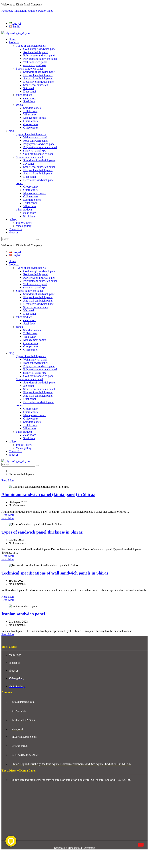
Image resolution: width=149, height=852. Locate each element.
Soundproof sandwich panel (39, 71)
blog (11, 130)
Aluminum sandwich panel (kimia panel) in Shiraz (48, 494)
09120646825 (9, 16)
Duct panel (29, 91)
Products (14, 42)
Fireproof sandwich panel (38, 75)
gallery (13, 219)
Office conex (30, 127)
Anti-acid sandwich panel (38, 78)
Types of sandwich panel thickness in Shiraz (42, 532)
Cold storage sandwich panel (39, 48)
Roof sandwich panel (35, 52)
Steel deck (29, 101)
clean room (29, 98)
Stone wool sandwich (35, 84)
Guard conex (30, 121)
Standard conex (32, 107)
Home (12, 39)
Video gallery (23, 225)
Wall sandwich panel (35, 62)
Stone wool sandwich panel (39, 166)
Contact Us (15, 229)
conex (19, 104)
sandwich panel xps (34, 65)
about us (13, 232)
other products (24, 94)
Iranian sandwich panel (23, 613)
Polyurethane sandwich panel (40, 58)
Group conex (30, 124)
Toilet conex (30, 111)
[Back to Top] (141, 845)
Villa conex (29, 114)
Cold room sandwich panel (38, 153)
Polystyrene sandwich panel (39, 55)
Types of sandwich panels (31, 45)
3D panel (28, 88)
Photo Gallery (24, 222)
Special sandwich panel (29, 68)
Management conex (34, 117)
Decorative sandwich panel (38, 81)
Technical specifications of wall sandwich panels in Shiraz (54, 573)
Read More (7, 480)
